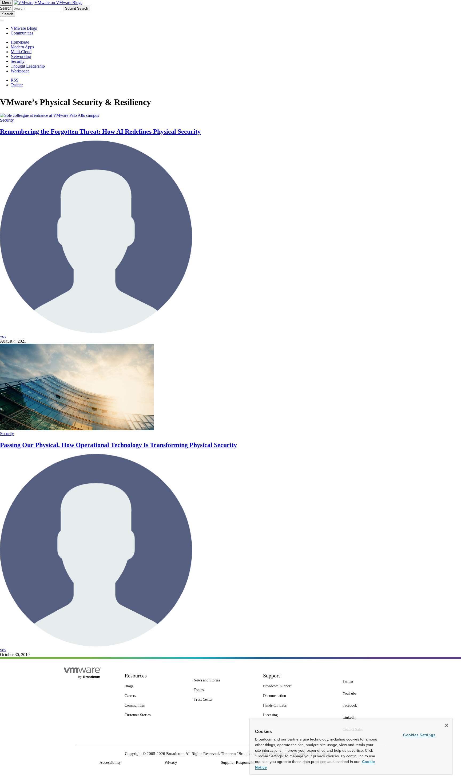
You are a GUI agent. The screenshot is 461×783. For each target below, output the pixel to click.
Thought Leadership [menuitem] (28, 66)
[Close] (446, 725)
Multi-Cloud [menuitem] (21, 51)
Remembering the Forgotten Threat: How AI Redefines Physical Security (100, 131)
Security (7, 120)
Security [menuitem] (18, 61)
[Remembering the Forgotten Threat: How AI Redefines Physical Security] (49, 115)
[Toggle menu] (2, 20)
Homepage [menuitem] (20, 42)
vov (3, 336)
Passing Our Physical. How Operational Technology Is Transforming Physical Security (118, 444)
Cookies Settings (419, 735)
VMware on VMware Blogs (58, 2)
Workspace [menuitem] (20, 71)
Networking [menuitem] (21, 56)
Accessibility (110, 762)
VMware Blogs (24, 28)
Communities (22, 33)
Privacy (171, 762)
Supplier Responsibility (240, 762)
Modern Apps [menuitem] (22, 47)
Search (5, 8)
